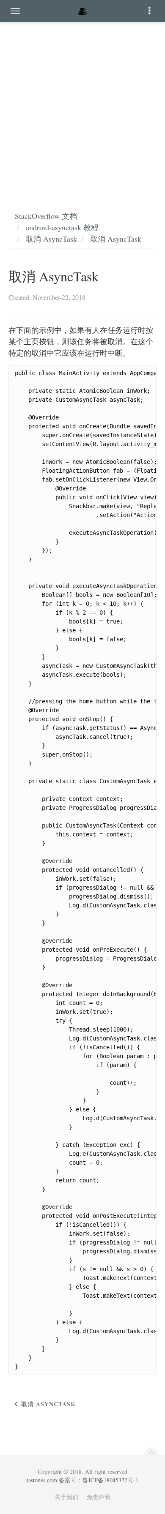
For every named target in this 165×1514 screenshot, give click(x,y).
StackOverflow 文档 (46, 216)
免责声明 (98, 1497)
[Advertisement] (82, 107)
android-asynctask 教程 (62, 227)
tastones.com (42, 1480)
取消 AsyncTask (51, 239)
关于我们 (66, 1497)
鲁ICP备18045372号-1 (110, 1480)
